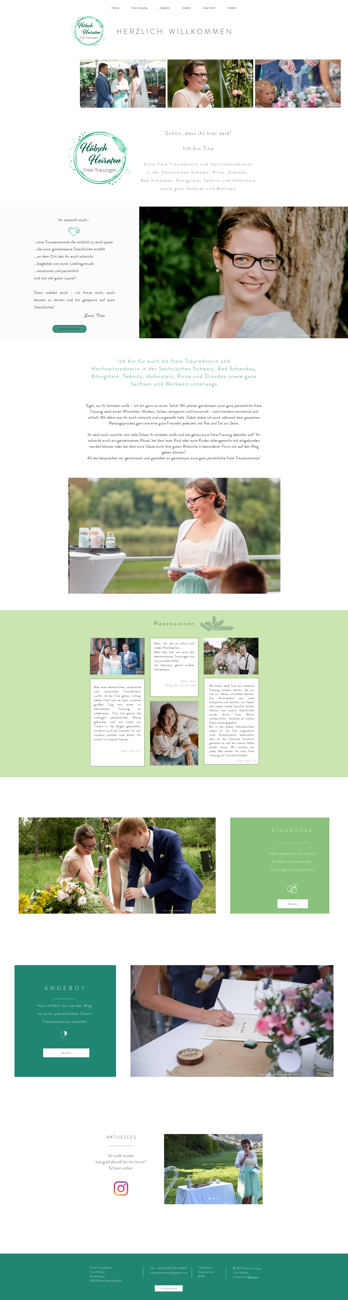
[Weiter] (257, 1169)
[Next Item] (334, 83)
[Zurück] (169, 1169)
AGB (201, 1276)
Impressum (205, 1267)
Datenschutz (206, 1272)
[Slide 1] (209, 1198)
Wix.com (253, 1277)
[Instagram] (121, 1188)
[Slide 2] (218, 1198)
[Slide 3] (213, 1199)
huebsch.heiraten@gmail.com (169, 1272)
